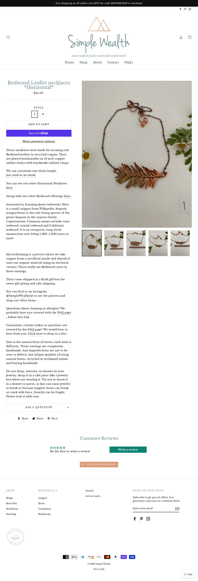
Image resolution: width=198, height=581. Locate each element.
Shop (83, 62)
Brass (41, 503)
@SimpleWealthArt (19, 295)
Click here (35, 333)
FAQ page (64, 312)
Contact (113, 62)
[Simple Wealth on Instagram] (148, 519)
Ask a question (38, 407)
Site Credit (99, 569)
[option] (99, 3)
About (97, 62)
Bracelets (11, 503)
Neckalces (12, 508)
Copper (42, 498)
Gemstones (44, 508)
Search (90, 490)
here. (9, 187)
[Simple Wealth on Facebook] (135, 519)
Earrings (11, 514)
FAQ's (129, 62)
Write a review (128, 449)
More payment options (39, 141)
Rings (9, 498)
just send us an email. (21, 175)
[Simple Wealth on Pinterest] (141, 519)
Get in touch (93, 496)
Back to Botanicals (101, 464)
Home (69, 62)
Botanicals (44, 514)
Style (39, 107)
